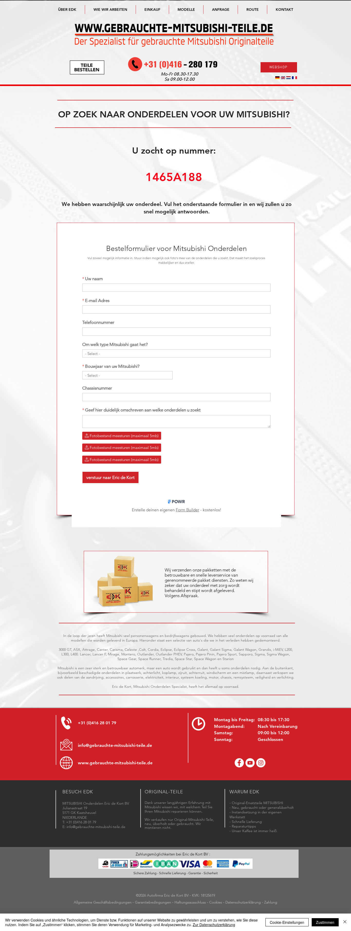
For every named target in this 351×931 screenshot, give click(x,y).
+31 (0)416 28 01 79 (97, 722)
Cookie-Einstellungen (287, 922)
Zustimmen (325, 922)
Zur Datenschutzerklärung (214, 924)
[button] (186, 9)
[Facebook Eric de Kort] (239, 762)
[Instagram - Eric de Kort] (260, 762)
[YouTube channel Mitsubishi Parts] (250, 762)
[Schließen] (345, 922)
